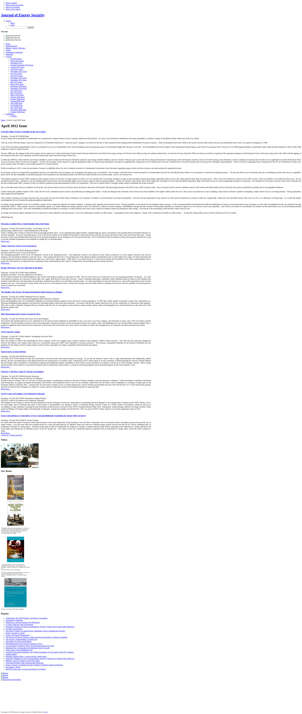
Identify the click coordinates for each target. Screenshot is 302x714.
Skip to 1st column (13, 7)
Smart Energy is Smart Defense (13, 352)
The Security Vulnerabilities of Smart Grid (21, 639)
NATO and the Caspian (10, 332)
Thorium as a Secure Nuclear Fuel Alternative (23, 622)
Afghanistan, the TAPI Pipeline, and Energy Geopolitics (27, 618)
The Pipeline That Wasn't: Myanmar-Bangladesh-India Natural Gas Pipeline (31, 292)
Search (8, 21)
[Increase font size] (13, 36)
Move (12, 23)
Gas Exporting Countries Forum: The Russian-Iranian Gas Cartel (30, 646)
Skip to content (11, 3)
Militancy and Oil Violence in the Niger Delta (23, 661)
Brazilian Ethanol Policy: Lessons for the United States (26, 656)
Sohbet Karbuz (11, 654)
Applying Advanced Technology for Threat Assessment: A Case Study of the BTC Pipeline (40, 652)
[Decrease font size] (13, 40)
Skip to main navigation (14, 5)
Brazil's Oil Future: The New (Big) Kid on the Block (21, 268)
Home (3, 120)
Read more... (5, 241)
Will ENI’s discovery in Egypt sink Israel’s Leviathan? (26, 669)
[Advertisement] (8, 695)
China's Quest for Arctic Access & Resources (19, 246)
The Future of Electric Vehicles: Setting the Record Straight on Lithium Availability (36, 637)
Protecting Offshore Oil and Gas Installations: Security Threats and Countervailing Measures (40, 627)
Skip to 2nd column (13, 9)
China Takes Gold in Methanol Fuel (19, 650)
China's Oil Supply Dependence (18, 635)
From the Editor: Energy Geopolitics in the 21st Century (23, 132)
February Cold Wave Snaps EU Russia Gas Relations (22, 372)
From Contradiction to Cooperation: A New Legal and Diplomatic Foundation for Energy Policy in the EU (43, 416)
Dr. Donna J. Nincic (13, 667)
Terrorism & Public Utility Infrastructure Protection (25, 663)
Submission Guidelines (14, 620)
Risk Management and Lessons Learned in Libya (20, 314)
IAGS (46, 712)
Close (12, 25)
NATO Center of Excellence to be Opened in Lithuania (23, 394)
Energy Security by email (15, 633)
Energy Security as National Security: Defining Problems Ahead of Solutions (34, 665)
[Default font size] (13, 38)
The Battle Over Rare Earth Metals (19, 642)
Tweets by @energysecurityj (11, 435)
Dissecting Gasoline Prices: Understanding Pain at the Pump (25, 224)
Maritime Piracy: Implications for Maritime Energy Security (28, 648)
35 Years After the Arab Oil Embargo (19, 625)
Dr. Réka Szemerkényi (14, 629)
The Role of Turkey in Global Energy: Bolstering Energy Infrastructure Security (35, 631)
